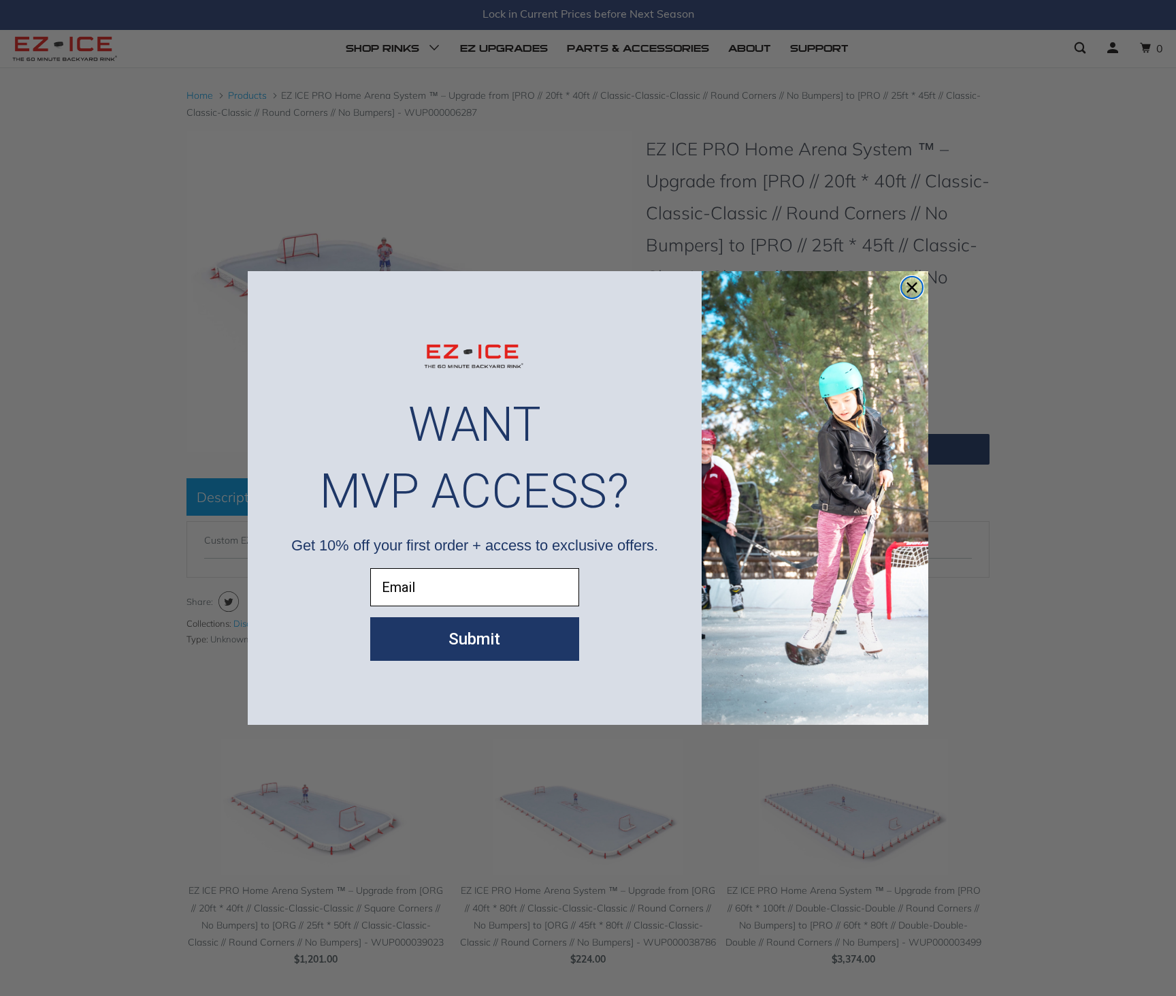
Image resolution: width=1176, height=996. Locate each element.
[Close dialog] (912, 287)
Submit (474, 639)
